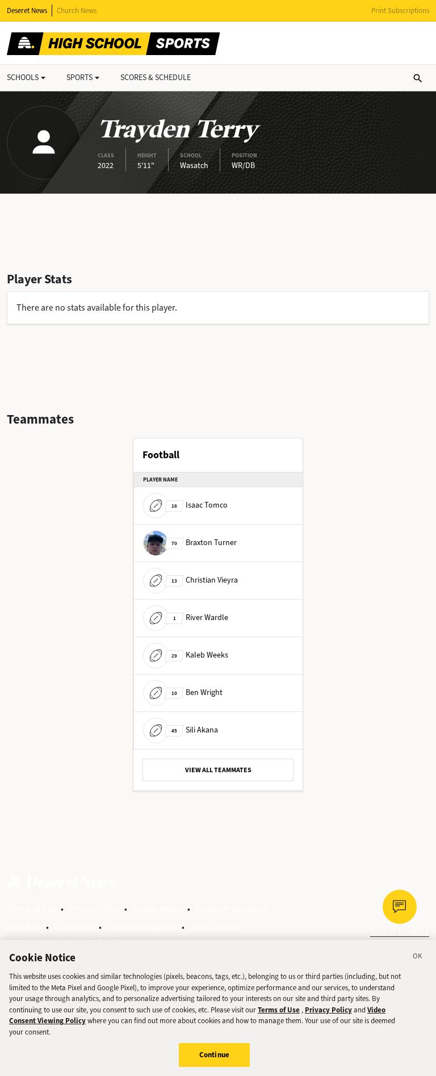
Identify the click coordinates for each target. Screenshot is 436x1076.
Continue (214, 1055)
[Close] (417, 957)
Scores (155, 77)
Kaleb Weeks (199, 655)
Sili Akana (194, 730)
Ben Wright (197, 692)
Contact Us (73, 927)
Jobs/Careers (215, 927)
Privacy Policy (94, 909)
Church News (77, 10)
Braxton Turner (204, 542)
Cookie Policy (157, 909)
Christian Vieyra (204, 580)
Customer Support (141, 927)
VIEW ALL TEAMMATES (218, 769)
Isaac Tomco (199, 505)
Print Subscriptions (400, 10)
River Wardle (200, 617)
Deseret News (27, 10)
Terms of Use (31, 909)
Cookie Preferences (232, 909)
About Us (24, 927)
